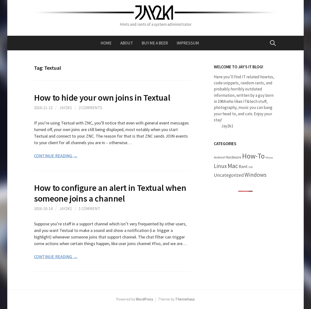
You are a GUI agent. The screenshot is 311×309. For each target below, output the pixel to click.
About (126, 43)
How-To (253, 155)
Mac (233, 166)
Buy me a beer (155, 43)
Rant (243, 166)
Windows (255, 174)
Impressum (188, 43)
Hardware (233, 157)
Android (219, 157)
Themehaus (185, 299)
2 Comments (90, 107)
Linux (220, 165)
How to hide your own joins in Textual (102, 97)
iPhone (269, 157)
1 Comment (89, 208)
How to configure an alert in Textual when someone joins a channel (110, 193)
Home (106, 43)
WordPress (144, 299)
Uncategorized (229, 175)
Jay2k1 (65, 107)
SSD (250, 167)
